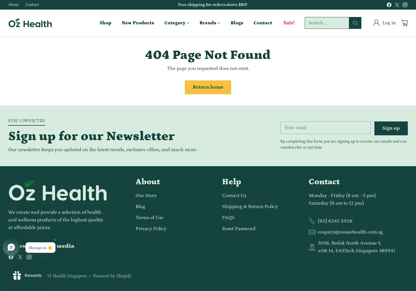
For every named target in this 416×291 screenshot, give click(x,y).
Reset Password (239, 229)
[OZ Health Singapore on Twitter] (397, 6)
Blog (140, 206)
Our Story (146, 195)
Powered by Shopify (112, 276)
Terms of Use (149, 218)
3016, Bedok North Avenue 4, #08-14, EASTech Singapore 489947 (356, 247)
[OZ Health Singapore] (30, 23)
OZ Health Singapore (66, 276)
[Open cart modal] (404, 23)
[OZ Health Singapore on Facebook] (389, 6)
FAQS (228, 218)
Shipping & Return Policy (250, 206)
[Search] (355, 23)
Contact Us (234, 195)
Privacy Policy (151, 229)
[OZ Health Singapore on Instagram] (405, 6)
